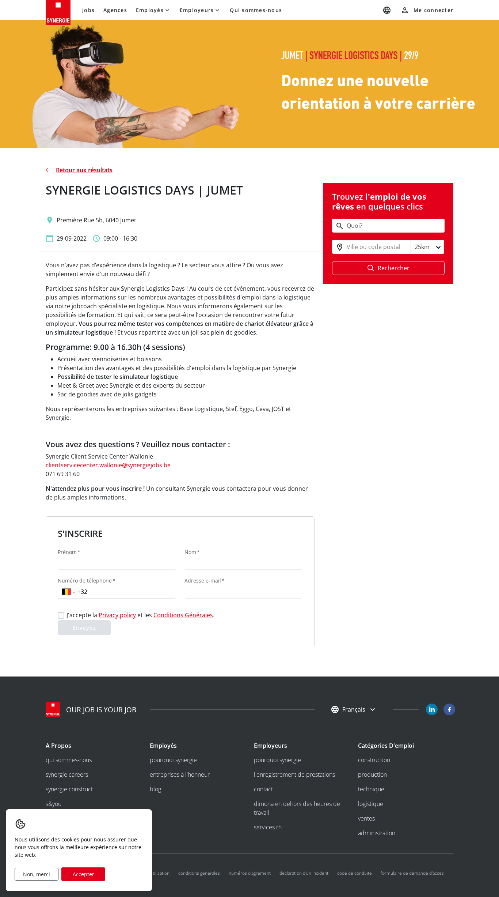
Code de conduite (354, 873)
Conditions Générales (183, 615)
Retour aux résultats (84, 170)
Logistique (370, 804)
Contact (263, 789)
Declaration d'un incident (303, 873)
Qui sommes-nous (256, 10)
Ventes (366, 818)
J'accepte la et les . (140, 615)
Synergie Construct (69, 789)
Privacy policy (117, 615)
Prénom (67, 552)
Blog (155, 789)
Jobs (88, 10)
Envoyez (84, 627)
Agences (115, 10)
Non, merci (36, 874)
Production (372, 774)
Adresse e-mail (202, 580)
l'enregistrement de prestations (294, 774)
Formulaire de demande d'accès (412, 873)
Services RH (268, 827)
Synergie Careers (67, 774)
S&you (53, 804)
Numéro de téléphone (85, 580)
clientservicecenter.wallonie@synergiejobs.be (108, 465)
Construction (374, 760)
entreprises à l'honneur (180, 774)
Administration (376, 833)
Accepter (83, 874)
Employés (150, 10)
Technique (371, 789)
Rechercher (394, 268)
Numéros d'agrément (250, 873)
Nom (190, 552)
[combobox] (347, 247)
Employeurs (197, 10)
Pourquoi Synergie (173, 760)
